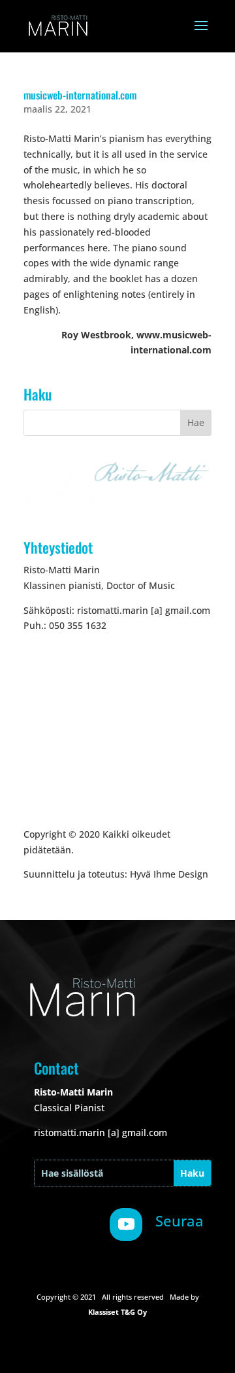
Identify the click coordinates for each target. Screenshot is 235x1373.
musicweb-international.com (80, 95)
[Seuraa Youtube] (126, 1224)
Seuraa (179, 1220)
